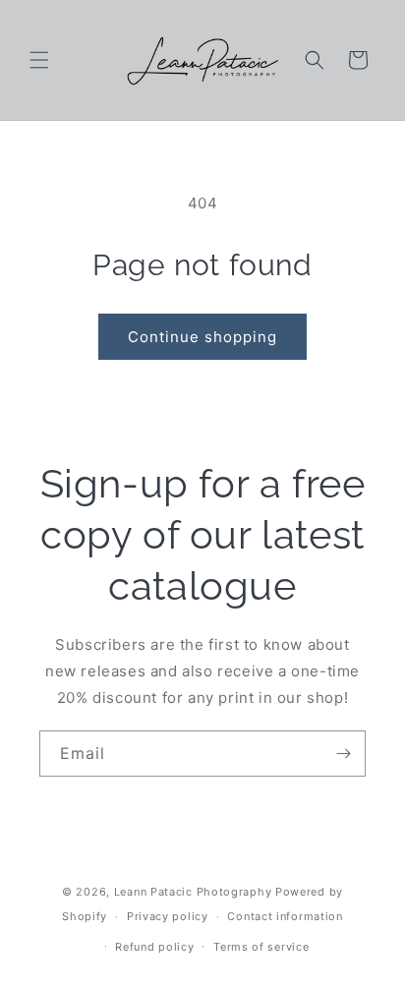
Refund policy (154, 947)
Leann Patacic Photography (193, 892)
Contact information (284, 916)
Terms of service (261, 947)
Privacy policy (167, 916)
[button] (39, 60)
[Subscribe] (343, 753)
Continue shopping (202, 336)
